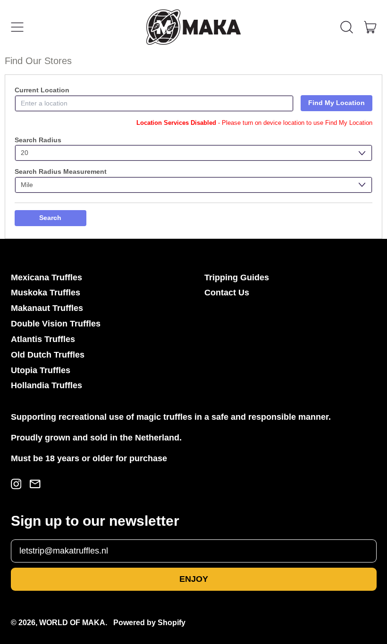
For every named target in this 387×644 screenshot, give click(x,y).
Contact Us (226, 292)
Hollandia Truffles (46, 385)
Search (50, 217)
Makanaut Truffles (47, 308)
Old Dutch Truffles (47, 354)
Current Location (42, 90)
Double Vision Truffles (56, 323)
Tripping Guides (236, 277)
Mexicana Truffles (46, 277)
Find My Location (336, 102)
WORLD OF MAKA (72, 622)
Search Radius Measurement (61, 171)
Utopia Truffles (40, 370)
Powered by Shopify (149, 622)
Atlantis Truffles (43, 339)
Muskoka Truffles (45, 292)
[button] (347, 27)
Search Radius (38, 140)
